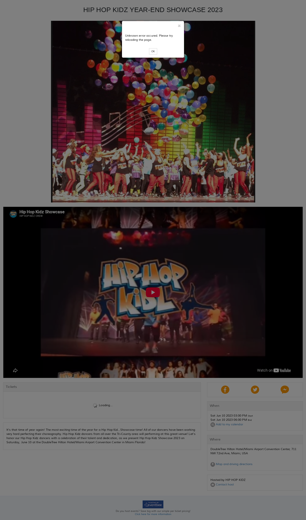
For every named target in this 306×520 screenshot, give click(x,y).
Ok (153, 51)
